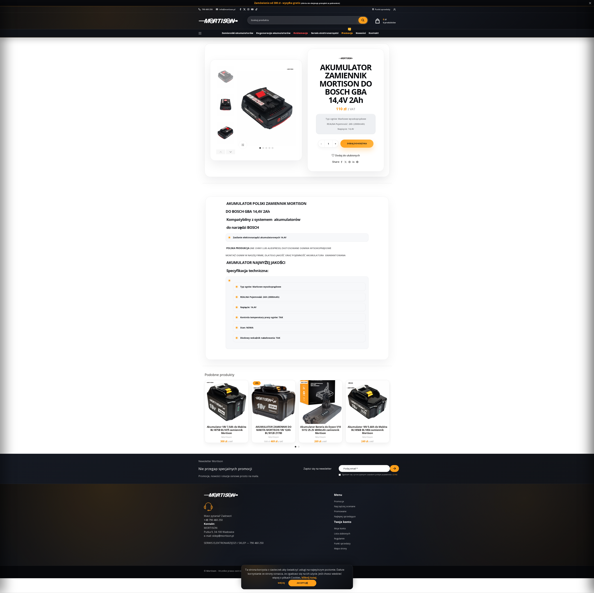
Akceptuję (302, 582)
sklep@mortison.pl (223, 536)
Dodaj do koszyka (357, 143)
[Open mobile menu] (200, 33)
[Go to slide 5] (272, 148)
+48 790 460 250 (213, 520)
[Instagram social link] (248, 9)
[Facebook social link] (240, 9)
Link (395, 474)
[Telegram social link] (357, 162)
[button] (220, 152)
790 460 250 (207, 9)
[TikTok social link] (256, 9)
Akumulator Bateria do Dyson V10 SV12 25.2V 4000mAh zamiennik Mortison (320, 430)
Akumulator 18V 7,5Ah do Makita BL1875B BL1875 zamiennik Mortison (226, 430)
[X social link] (244, 9)
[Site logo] (218, 20)
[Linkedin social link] (353, 162)
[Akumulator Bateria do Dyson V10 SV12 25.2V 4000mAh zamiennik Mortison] (320, 402)
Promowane (340, 511)
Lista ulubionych (342, 533)
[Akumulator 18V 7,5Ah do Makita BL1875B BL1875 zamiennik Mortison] (226, 402)
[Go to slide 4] (269, 148)
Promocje (339, 501)
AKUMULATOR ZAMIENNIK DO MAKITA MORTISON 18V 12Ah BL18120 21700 (273, 430)
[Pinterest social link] (350, 162)
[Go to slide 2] (263, 148)
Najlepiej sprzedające (345, 516)
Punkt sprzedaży (342, 543)
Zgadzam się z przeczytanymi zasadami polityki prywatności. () (369, 474)
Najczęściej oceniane (344, 506)
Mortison (226, 436)
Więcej (281, 582)
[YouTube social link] (252, 9)
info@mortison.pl (227, 9)
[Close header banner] (590, 3)
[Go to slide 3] (266, 148)
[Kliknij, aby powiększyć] (243, 145)
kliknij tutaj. (309, 577)
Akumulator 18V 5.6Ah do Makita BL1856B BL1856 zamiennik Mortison (367, 430)
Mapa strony (340, 548)
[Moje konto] (394, 9)
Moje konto (340, 528)
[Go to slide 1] (260, 148)
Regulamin (339, 538)
